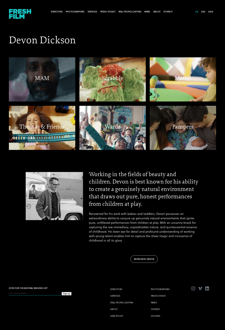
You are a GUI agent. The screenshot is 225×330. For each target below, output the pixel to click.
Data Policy (116, 315)
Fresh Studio (108, 11)
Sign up (66, 293)
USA (203, 11)
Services (92, 11)
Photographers (75, 11)
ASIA (210, 11)
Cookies (155, 315)
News (147, 11)
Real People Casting (130, 11)
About (157, 11)
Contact (168, 11)
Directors (57, 11)
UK (196, 11)
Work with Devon (144, 259)
